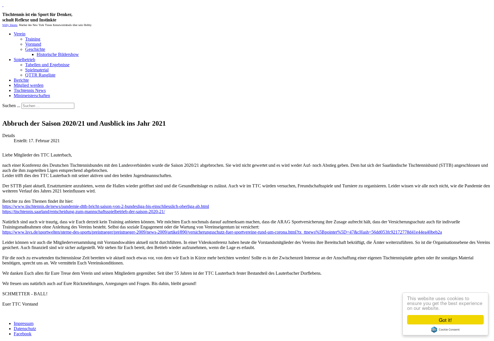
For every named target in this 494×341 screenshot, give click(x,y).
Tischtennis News (30, 90)
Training (32, 39)
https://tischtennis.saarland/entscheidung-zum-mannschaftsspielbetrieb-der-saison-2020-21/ (83, 211)
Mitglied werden (28, 85)
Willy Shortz (9, 25)
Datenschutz (25, 328)
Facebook (22, 333)
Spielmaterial (37, 69)
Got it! (445, 319)
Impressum (23, 323)
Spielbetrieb (24, 59)
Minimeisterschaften (32, 95)
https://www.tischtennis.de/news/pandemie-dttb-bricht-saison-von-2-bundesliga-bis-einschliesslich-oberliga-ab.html (105, 206)
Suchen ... (11, 105)
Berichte (21, 80)
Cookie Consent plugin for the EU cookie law (445, 329)
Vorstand (33, 44)
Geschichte (35, 49)
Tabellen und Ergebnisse (47, 64)
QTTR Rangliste (40, 75)
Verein (19, 33)
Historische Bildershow (58, 54)
